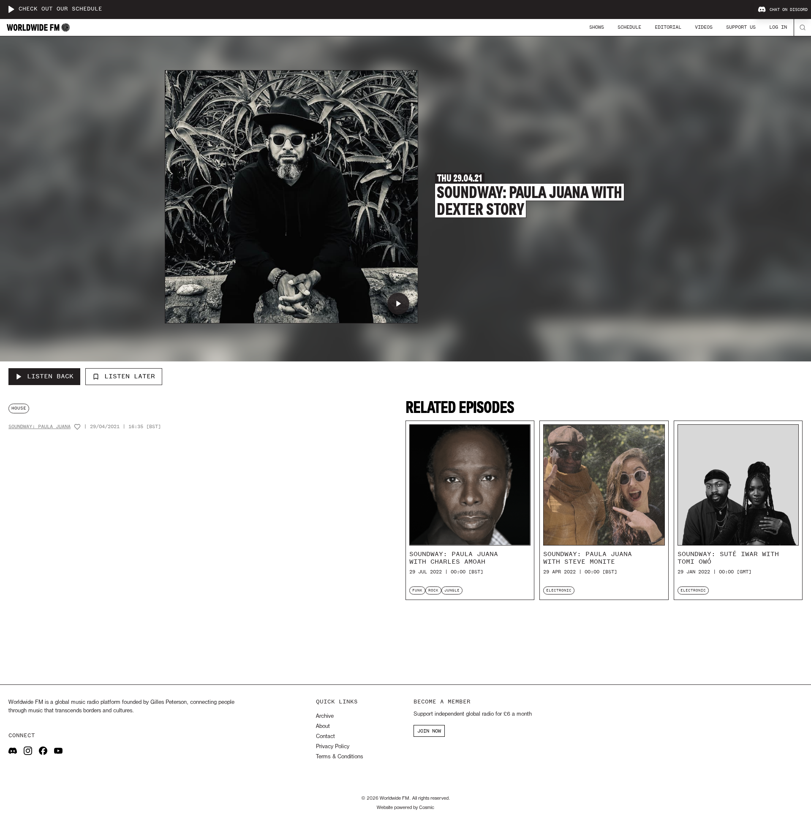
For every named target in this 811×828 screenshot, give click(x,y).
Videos (704, 27)
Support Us (741, 27)
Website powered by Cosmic (405, 808)
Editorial (668, 27)
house (18, 408)
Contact (325, 736)
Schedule (629, 27)
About (323, 726)
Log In (778, 27)
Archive (325, 716)
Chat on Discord (789, 9)
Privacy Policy (332, 746)
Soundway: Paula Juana (39, 426)
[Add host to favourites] (77, 427)
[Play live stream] (11, 9)
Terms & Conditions (339, 757)
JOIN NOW (429, 731)
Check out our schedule (60, 9)
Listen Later (129, 376)
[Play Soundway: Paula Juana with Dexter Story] (398, 304)
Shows (596, 27)
